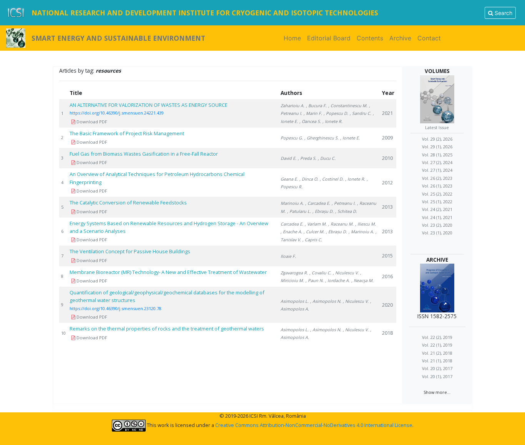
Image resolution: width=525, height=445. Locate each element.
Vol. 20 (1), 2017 (437, 376)
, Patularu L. (299, 211)
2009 (387, 137)
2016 (387, 276)
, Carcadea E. (317, 203)
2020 (387, 304)
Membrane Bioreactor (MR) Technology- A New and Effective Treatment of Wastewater (168, 272)
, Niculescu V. (346, 273)
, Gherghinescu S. (321, 138)
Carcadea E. (292, 224)
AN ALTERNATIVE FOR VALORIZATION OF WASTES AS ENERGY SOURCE (149, 104)
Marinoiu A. (292, 203)
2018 (387, 332)
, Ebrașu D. (323, 211)
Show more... (437, 392)
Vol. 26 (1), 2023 (437, 186)
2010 (387, 157)
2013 (387, 206)
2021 (387, 113)
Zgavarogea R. (294, 273)
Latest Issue (437, 127)
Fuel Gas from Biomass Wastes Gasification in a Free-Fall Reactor (144, 153)
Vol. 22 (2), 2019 (437, 337)
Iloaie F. (288, 256)
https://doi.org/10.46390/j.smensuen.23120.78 (115, 308)
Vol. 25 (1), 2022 (437, 201)
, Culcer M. (314, 231)
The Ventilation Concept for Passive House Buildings (130, 251)
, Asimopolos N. (325, 301)
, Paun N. (315, 280)
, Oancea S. (310, 121)
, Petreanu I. (344, 203)
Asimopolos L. (295, 301)
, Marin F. (313, 113)
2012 (387, 182)
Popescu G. (292, 138)
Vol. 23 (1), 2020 (437, 233)
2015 (387, 255)
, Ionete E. (350, 138)
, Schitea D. (346, 211)
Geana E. (289, 179)
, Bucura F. (316, 105)
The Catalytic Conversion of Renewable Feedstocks (128, 202)
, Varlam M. (316, 224)
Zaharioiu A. (292, 105)
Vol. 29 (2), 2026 (437, 138)
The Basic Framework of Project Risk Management (127, 133)
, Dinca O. (308, 179)
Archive (400, 38)
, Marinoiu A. (361, 231)
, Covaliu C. (320, 273)
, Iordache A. (337, 280)
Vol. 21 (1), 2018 (437, 361)
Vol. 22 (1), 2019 (437, 345)
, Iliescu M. (365, 224)
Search (502, 13)
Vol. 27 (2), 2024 (437, 162)
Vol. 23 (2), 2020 (437, 225)
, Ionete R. (332, 121)
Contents (370, 38)
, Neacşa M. (362, 280)
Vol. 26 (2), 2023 (437, 178)
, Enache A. (291, 231)
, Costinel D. (332, 179)
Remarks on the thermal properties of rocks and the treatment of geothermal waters (167, 328)
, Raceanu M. (341, 224)
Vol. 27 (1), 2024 (437, 170)
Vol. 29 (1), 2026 (437, 146)
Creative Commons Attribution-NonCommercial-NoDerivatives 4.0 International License (313, 425)
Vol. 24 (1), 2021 (437, 217)
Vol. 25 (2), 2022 (437, 193)
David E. (288, 158)
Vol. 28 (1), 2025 (437, 154)
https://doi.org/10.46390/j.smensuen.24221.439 (117, 113)
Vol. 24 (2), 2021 (437, 209)
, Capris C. (312, 239)
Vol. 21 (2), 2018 (437, 352)
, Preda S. (307, 158)
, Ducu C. (327, 158)
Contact (429, 38)
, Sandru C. (360, 113)
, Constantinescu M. (347, 105)
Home (294, 38)
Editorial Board (329, 38)
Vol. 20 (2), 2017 (437, 368)
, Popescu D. (336, 113)
